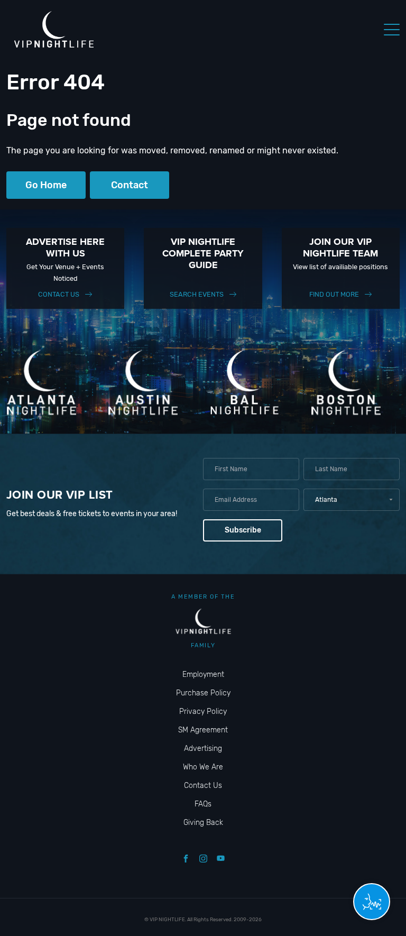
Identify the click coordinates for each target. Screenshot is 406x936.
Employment (203, 674)
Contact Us (58, 294)
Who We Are (203, 767)
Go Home (46, 185)
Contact (129, 185)
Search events (197, 294)
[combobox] (351, 500)
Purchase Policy (203, 693)
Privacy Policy (203, 711)
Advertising (203, 748)
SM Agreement (203, 730)
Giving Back (203, 822)
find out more (334, 294)
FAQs (203, 804)
